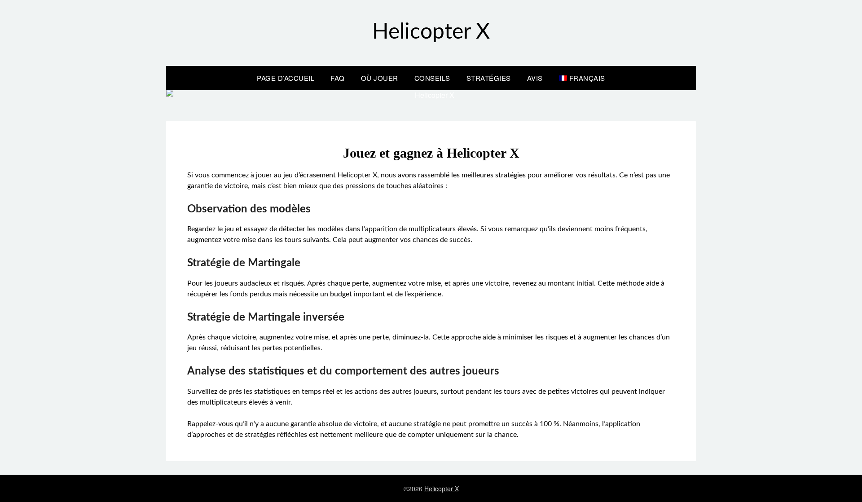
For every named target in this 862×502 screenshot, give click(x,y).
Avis (535, 78)
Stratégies (488, 78)
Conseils (432, 78)
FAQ (337, 78)
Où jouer (379, 78)
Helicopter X (431, 32)
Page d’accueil (285, 78)
